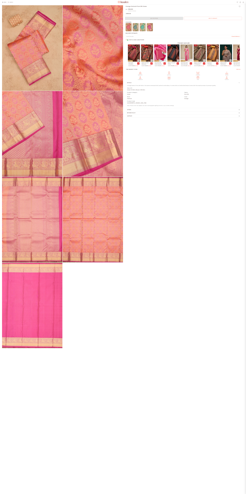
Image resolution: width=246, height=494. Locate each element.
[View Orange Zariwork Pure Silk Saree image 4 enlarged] (93, 134)
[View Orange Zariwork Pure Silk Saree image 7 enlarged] (32, 305)
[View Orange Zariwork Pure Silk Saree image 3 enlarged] (32, 134)
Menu (5, 2)
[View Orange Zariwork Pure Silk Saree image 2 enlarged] (93, 48)
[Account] (243, 2)
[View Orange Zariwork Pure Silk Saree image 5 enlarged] (32, 219)
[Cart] (240, 2)
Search (11, 2)
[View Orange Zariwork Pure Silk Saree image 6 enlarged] (93, 219)
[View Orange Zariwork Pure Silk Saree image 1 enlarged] (32, 48)
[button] (138, 63)
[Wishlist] (237, 2)
